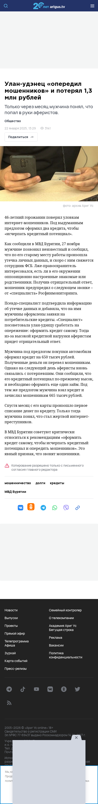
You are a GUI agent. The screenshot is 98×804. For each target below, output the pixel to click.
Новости (11, 610)
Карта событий (16, 661)
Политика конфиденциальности (65, 655)
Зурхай (10, 653)
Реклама (55, 638)
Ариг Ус (49, 5)
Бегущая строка (61, 630)
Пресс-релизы (16, 669)
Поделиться (18, 137)
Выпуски (11, 618)
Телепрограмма (17, 641)
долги (40, 483)
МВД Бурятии (15, 492)
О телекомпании (61, 618)
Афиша (10, 645)
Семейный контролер (65, 610)
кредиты (57, 483)
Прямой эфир (15, 633)
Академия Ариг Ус (63, 626)
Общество (13, 121)
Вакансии (56, 645)
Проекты (11, 626)
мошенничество (18, 483)
